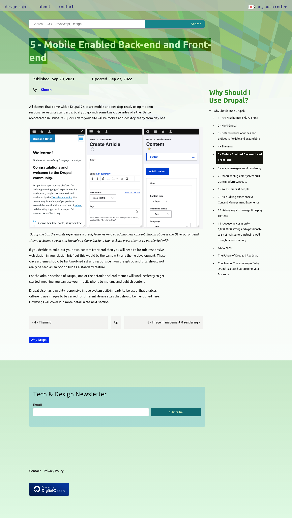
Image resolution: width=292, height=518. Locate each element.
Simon (46, 89)
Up (116, 322)
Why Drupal (39, 340)
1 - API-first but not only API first (238, 117)
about (44, 6)
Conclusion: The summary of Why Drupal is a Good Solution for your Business (238, 269)
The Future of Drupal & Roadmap (238, 255)
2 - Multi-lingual (227, 125)
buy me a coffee (271, 6)
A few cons (225, 248)
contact (66, 6)
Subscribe (176, 412)
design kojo (15, 6)
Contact (35, 471)
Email (37, 405)
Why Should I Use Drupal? (229, 110)
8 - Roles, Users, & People (233, 189)
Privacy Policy (54, 471)
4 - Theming (41, 322)
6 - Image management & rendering (173, 322)
